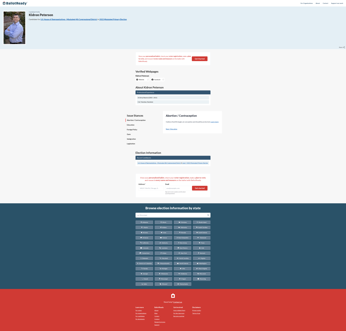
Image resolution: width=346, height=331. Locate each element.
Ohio (182, 268)
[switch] (342, 47)
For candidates (140, 316)
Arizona (144, 232)
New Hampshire (182, 238)
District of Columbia (144, 263)
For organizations (141, 313)
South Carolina (201, 227)
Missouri (163, 284)
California (144, 243)
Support (156, 325)
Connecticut (144, 253)
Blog (155, 313)
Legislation (131, 144)
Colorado (144, 248)
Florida (144, 268)
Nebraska (182, 227)
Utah (201, 248)
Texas (202, 243)
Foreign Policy (132, 130)
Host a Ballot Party (179, 310)
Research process (159, 322)
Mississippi (163, 279)
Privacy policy (196, 310)
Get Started (200, 59)
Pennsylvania (183, 284)
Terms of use (196, 313)
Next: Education (171, 129)
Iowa (163, 232)
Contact (325, 3)
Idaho (144, 284)
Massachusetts (163, 263)
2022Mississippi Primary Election (113, 19)
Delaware (144, 258)
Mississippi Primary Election (195, 163)
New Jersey (182, 243)
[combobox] (151, 188)
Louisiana (163, 248)
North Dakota (182, 263)
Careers (156, 316)
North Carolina (182, 258)
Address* (141, 184)
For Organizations (307, 3)
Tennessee (201, 238)
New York (182, 253)
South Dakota (201, 232)
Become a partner (178, 316)
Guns (129, 134)
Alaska (144, 227)
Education (130, 125)
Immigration (131, 139)
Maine (163, 253)
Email (167, 184)
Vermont (201, 253)
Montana (183, 222)
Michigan (163, 268)
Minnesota (163, 274)
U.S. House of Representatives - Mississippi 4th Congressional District (69, 19)
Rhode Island (201, 222)
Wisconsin (202, 274)
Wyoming (202, 279)
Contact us (177, 302)
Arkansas (144, 238)
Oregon (182, 279)
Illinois (163, 222)
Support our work (337, 3)
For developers (140, 319)
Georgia (144, 274)
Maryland (163, 258)
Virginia (201, 258)
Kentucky (163, 243)
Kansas (163, 238)
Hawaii (144, 279)
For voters (139, 310)
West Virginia (201, 268)
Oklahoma (182, 274)
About (318, 3)
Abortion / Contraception (136, 120)
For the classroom (178, 313)
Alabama (144, 222)
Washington (202, 263)
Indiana (163, 227)
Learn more (214, 122)
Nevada (182, 232)
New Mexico (183, 248)
